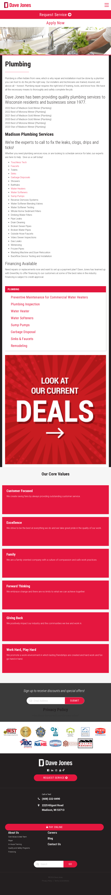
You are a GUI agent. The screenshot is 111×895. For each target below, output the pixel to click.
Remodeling (19, 346)
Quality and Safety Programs (19, 848)
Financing (12, 852)
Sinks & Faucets (22, 339)
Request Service (53, 14)
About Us (13, 832)
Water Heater (20, 311)
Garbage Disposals (20, 177)
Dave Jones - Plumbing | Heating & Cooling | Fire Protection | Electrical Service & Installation (55, 762)
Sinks (13, 173)
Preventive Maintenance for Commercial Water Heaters (49, 297)
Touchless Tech (19, 162)
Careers (52, 832)
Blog (50, 838)
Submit (74, 700)
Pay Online (55, 827)
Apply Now (55, 23)
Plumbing (13, 289)
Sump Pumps (17, 196)
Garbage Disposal (23, 332)
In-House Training (15, 844)
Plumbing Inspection (25, 304)
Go (70, 864)
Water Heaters (18, 188)
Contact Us (54, 844)
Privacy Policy (47, 881)
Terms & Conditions (61, 881)
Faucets (15, 166)
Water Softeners (19, 192)
